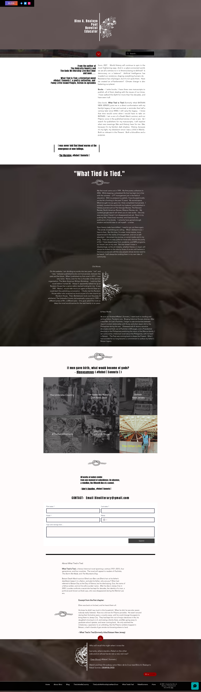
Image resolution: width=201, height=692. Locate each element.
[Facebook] (21, 3)
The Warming (65, 155)
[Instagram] (29, 3)
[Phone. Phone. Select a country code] (105, 519)
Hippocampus (85, 372)
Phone (103, 515)
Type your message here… (55, 524)
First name (50, 506)
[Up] (98, 54)
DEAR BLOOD (108, 667)
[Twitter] (25, 3)
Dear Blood (95, 659)
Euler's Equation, (89, 488)
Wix (172, 687)
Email (49, 515)
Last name (105, 506)
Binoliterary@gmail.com (112, 498)
